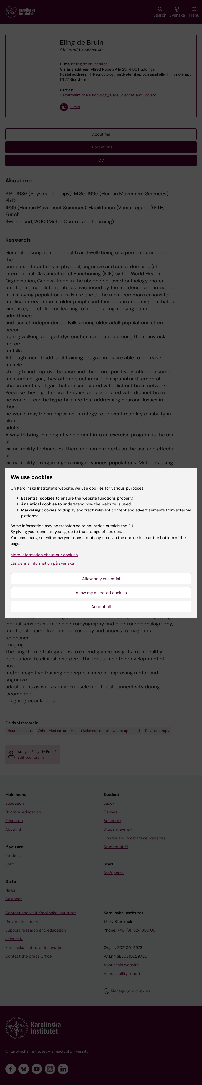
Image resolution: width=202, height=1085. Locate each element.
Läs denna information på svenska (42, 563)
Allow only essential (101, 578)
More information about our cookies (44, 555)
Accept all (101, 606)
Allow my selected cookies (101, 592)
